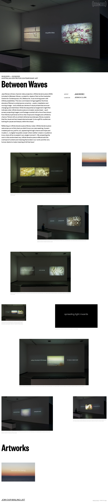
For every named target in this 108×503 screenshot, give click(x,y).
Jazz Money (79, 94)
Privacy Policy (96, 500)
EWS (106, 500)
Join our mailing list (13, 499)
